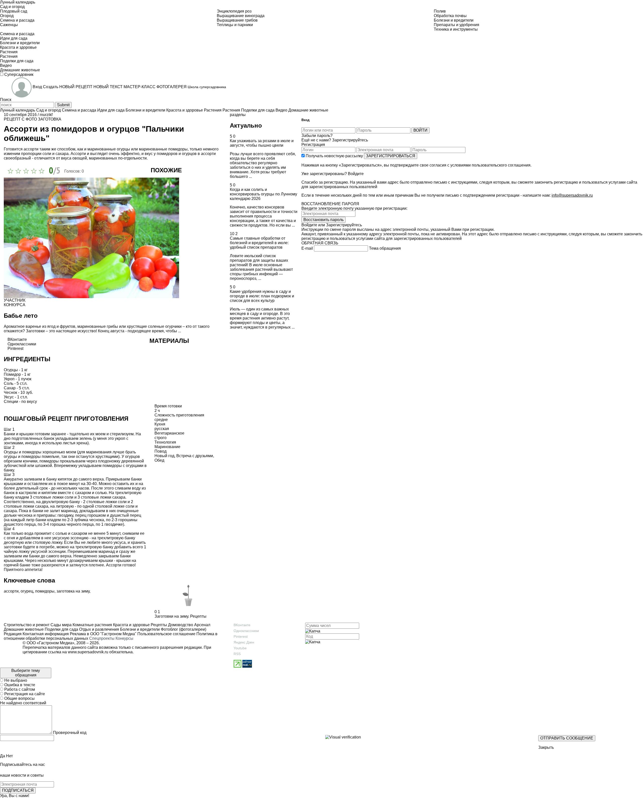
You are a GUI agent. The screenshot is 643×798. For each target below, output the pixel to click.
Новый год (164, 456)
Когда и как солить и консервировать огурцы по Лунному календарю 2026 (263, 194)
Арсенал (201, 625)
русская (161, 429)
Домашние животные (24, 629)
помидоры (45, 591)
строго (160, 438)
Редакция (13, 634)
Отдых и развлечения (98, 629)
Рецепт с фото (20, 119)
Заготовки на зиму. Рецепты (180, 616)
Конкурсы (124, 638)
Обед (159, 460)
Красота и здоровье (131, 625)
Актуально (246, 125)
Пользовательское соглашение (166, 634)
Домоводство (180, 625)
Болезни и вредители (139, 629)
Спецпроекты (102, 638)
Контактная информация (46, 634)
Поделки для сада (61, 629)
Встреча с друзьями (194, 456)
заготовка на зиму (73, 591)
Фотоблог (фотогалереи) (183, 629)
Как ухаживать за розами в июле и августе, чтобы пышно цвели (262, 143)
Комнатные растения (92, 625)
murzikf (46, 115)
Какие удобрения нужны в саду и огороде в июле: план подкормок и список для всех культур (262, 296)
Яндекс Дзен (244, 642)
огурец (27, 591)
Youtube (240, 648)
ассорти (11, 591)
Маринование (167, 447)
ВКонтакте (242, 625)
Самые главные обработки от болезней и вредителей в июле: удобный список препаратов (259, 242)
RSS (237, 654)
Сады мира (60, 625)
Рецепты (158, 625)
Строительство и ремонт (26, 625)
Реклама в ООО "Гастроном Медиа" (103, 634)
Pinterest (241, 636)
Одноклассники (246, 631)
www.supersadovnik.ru (88, 652)
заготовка (49, 119)
